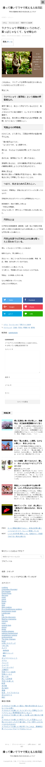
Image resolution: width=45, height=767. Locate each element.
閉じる (9, 42)
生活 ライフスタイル (10, 693)
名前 (7, 377)
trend (4, 641)
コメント (9, 349)
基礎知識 (6, 650)
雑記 (3, 697)
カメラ (4, 648)
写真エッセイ (7, 674)
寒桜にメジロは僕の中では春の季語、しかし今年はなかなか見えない (28, 487)
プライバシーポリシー (18, 744)
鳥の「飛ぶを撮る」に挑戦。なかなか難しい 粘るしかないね (28, 442)
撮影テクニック (8, 653)
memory (5, 621)
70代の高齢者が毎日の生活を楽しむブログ (22, 756)
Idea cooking (7, 607)
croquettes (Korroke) (9, 589)
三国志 (15, 327)
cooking (5, 587)
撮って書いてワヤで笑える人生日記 (22, 7)
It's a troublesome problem (12, 609)
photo (4, 629)
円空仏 (20, 327)
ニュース (5, 665)
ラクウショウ (8, 327)
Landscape (6, 613)
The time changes (9, 639)
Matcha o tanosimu (9, 619)
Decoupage (6, 591)
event (4, 599)
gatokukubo (13, 333)
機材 (4, 656)
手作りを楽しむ (8, 681)
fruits (3, 603)
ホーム (7, 744)
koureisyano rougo (9, 611)
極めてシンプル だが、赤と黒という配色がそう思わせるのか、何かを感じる (28, 508)
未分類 (4, 686)
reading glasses (8, 631)
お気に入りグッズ (9, 643)
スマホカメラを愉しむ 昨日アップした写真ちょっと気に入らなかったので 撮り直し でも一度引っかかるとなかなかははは (22, 722)
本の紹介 (5, 688)
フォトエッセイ (14, 324)
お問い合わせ (32, 744)
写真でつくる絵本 (25, 324)
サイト (7, 393)
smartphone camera (9, 635)
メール (8, 385)
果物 (3, 690)
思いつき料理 (7, 679)
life (3, 615)
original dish (6, 625)
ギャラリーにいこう (9, 658)
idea (3, 605)
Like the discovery (9, 617)
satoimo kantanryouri (10, 633)
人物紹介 (5, 670)
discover (5, 595)
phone (4, 627)
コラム (6, 324)
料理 (3, 683)
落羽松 (33, 327)
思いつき (5, 676)
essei (4, 597)
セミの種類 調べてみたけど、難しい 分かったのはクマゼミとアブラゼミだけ (28, 463)
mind (4, 623)
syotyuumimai (7, 637)
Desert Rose (6, 593)
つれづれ (5, 646)
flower (4, 601)
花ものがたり (7, 695)
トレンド (5, 663)
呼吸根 (25, 327)
